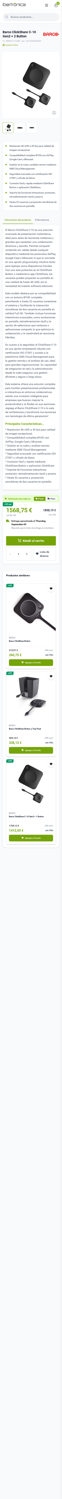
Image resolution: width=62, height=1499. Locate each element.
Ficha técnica (42, 220)
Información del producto (18, 220)
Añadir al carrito (33, 540)
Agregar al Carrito (33, 662)
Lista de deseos (44, 553)
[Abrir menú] (46, 5)
